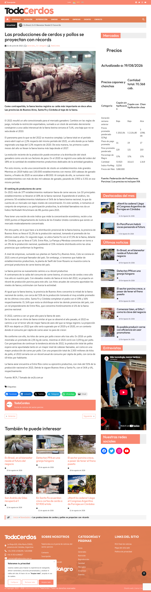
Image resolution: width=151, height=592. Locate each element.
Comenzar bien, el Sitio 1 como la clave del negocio (131, 310)
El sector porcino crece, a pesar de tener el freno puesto (82, 461)
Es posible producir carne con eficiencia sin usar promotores (131, 329)
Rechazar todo (30, 582)
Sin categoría (41, 45)
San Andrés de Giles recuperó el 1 (16, 499)
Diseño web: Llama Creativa (135, 588)
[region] (31, 573)
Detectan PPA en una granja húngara (48, 459)
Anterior (12, 416)
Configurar (14, 582)
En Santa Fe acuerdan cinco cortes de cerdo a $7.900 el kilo (49, 501)
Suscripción (11, 2)
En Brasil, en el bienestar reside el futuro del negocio (18, 461)
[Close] (54, 561)
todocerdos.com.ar (32, 588)
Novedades (25, 517)
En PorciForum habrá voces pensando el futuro (131, 225)
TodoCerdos (55, 45)
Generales (31, 45)
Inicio (15, 517)
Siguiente (88, 416)
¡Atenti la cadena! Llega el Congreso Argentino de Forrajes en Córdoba (81, 501)
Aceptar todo (46, 582)
